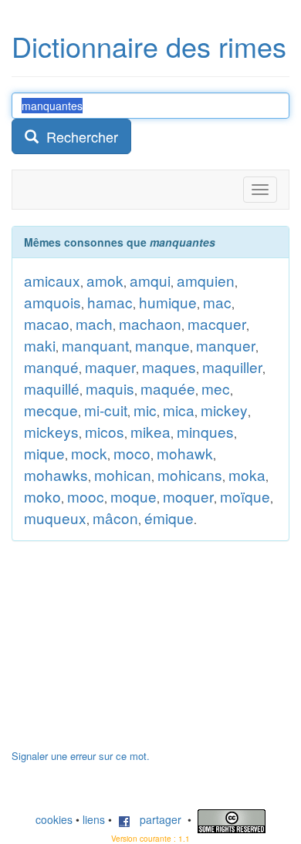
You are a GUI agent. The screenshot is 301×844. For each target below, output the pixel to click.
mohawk (185, 452)
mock (89, 452)
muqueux (55, 517)
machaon (150, 323)
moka (246, 474)
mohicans (189, 474)
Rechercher (78, 136)
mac (217, 301)
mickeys (51, 431)
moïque (245, 496)
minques (205, 431)
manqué (51, 366)
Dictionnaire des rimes (149, 46)
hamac (110, 301)
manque (162, 345)
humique (168, 301)
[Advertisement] (127, 653)
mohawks (56, 474)
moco (131, 452)
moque (133, 496)
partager (155, 819)
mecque (51, 409)
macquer (217, 323)
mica (178, 409)
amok (104, 280)
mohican (122, 474)
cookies (54, 819)
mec (215, 388)
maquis (110, 388)
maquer (110, 366)
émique (169, 517)
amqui (150, 280)
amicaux (52, 280)
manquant (95, 345)
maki (40, 345)
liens (94, 819)
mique (44, 452)
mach (94, 323)
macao (46, 323)
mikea (150, 431)
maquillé (51, 388)
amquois (52, 301)
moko (42, 496)
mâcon (115, 517)
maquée (167, 388)
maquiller (232, 366)
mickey (224, 409)
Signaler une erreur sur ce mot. (81, 755)
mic (145, 409)
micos (104, 431)
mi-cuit (105, 409)
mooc (85, 496)
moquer (188, 496)
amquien (206, 280)
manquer (225, 345)
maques (169, 366)
